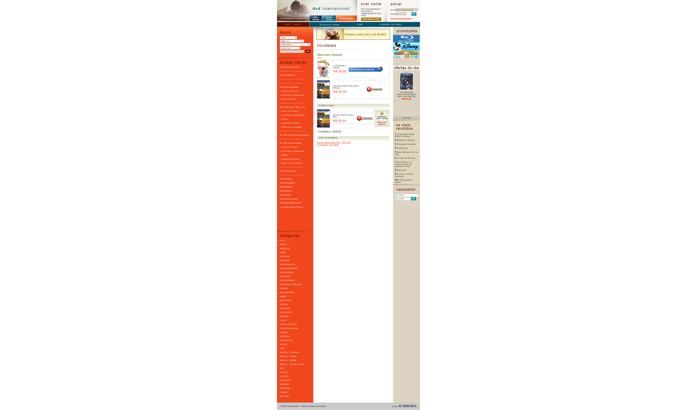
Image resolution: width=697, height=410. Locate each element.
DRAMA (283, 296)
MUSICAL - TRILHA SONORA (292, 364)
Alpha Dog (401, 170)
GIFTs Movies (285, 195)
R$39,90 (406, 99)
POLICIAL (284, 372)
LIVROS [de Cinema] (288, 199)
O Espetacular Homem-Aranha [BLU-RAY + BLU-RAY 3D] (406, 94)
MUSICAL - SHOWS (288, 360)
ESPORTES (285, 308)
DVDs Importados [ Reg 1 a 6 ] (292, 107)
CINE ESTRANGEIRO (289, 268)
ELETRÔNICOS (286, 187)
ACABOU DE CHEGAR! (289, 67)
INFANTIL (284, 344)
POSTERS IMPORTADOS (290, 203)
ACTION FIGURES (287, 183)
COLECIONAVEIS (287, 280)
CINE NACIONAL (287, 272)
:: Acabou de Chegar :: (289, 91)
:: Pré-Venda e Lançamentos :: (292, 95)
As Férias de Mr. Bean (406, 158)
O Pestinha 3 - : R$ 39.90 (330, 131)
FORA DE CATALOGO (289, 328)
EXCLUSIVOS (286, 312)
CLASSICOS (285, 276)
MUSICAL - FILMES (288, 356)
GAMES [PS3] (286, 191)
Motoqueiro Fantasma (406, 144)
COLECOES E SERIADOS (291, 284)
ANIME (283, 252)
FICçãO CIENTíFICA (288, 324)
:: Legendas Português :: (290, 123)
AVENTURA (285, 256)
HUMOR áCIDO (286, 340)
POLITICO (284, 376)
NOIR (282, 368)
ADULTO (283, 244)
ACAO (282, 240)
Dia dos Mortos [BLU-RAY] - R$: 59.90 (334, 142)
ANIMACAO (285, 248)
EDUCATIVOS (286, 300)
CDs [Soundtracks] (287, 171)
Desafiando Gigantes (406, 140)
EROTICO (284, 304)
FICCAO (283, 320)
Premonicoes (402, 148)
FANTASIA (284, 316)
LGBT (282, 348)
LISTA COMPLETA (287, 75)
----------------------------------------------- (292, 71)
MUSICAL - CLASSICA (289, 352)
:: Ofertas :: (284, 119)
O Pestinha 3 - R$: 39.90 (328, 145)
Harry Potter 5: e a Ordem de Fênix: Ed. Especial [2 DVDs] (403, 164)
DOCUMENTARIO (287, 292)
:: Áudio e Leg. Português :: (291, 127)
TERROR (283, 392)
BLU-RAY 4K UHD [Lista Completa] (294, 135)
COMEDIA (284, 288)
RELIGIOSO (285, 380)
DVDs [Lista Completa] (289, 87)
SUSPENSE (285, 388)
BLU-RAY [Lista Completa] (291, 143)
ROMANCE (284, 384)
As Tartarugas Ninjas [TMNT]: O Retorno (404, 135)
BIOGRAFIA (285, 260)
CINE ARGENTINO (287, 264)
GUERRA (284, 332)
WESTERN (284, 396)
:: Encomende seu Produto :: (292, 207)
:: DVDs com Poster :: (289, 99)
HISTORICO (285, 336)
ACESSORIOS (286, 179)
